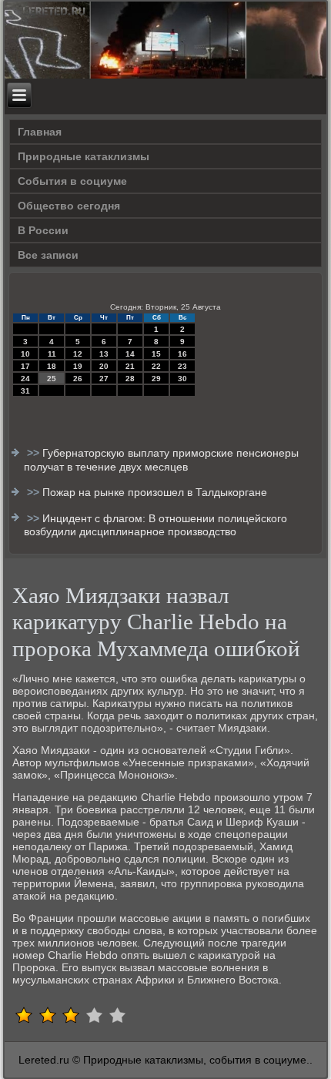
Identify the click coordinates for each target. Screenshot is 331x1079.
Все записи (48, 255)
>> (34, 453)
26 (77, 378)
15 (156, 354)
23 (182, 366)
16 (182, 354)
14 (130, 354)
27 (104, 378)
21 (130, 366)
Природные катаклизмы (83, 156)
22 (156, 366)
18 (51, 366)
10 (25, 354)
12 (77, 354)
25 (51, 378)
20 (104, 366)
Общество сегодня (69, 205)
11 (52, 354)
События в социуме (72, 181)
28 (130, 378)
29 (156, 378)
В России (43, 230)
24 (25, 378)
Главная (40, 132)
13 (104, 354)
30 (182, 378)
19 (77, 366)
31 (25, 391)
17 (25, 366)
